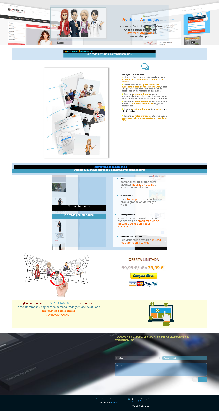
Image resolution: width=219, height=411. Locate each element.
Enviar (203, 379)
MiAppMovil (114, 402)
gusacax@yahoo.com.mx (140, 401)
